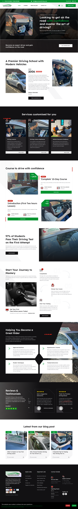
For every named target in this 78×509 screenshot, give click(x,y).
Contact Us (27, 482)
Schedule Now (31, 313)
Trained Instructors (52, 363)
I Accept (74, 505)
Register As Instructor (29, 485)
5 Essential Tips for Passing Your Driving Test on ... (60, 452)
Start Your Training (45, 303)
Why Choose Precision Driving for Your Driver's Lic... (38, 452)
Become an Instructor (41, 476)
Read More (21, 152)
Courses (26, 5)
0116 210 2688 (8, 1)
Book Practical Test (41, 478)
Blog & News (39, 485)
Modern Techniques (18, 363)
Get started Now (66, 45)
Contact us (43, 5)
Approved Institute (18, 347)
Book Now (56, 192)
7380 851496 (16, 1)
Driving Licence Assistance (37, 139)
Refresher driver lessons (42, 487)
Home (19, 5)
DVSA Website (40, 482)
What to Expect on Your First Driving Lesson (15, 452)
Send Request (12, 253)
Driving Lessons (11, 139)
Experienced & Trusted (53, 347)
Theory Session (48, 187)
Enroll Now (71, 5)
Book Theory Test (41, 480)
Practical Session (64, 187)
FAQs (26, 480)
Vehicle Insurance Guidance (60, 139)
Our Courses (27, 476)
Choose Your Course (56, 289)
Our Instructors (28, 478)
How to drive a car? (41, 489)
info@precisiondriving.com (40, 1)
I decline (67, 505)
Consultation (43, 273)
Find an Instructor (36, 98)
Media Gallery (34, 5)
